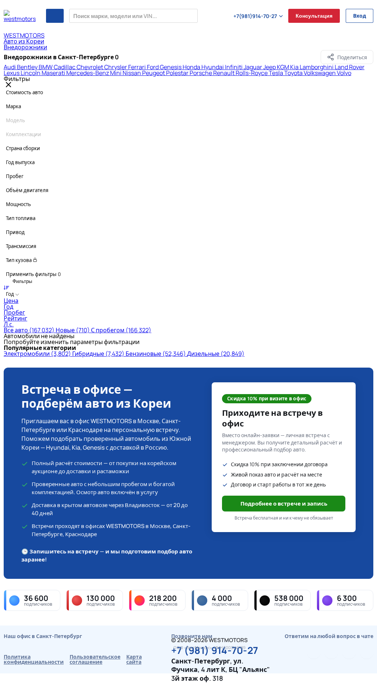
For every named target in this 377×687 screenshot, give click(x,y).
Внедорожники (25, 47)
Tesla (276, 73)
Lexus (12, 73)
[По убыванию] (6, 287)
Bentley (28, 67)
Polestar (178, 73)
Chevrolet (90, 67)
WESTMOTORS (24, 35)
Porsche (201, 73)
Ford (153, 67)
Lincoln (31, 73)
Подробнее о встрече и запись (283, 503)
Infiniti (234, 67)
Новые (73, 330)
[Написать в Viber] (331, 652)
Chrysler (116, 67)
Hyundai (213, 67)
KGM (283, 67)
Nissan (132, 73)
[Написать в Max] (366, 652)
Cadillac (65, 67)
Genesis (171, 67)
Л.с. (9, 324)
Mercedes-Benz (88, 73)
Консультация (314, 15)
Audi (10, 67)
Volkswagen (320, 73)
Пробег (14, 312)
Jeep (270, 67)
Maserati (54, 73)
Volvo (344, 73)
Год (8, 306)
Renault (224, 73)
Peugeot (154, 73)
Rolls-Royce (252, 73)
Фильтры (21, 281)
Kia (295, 67)
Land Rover (349, 67)
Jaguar (253, 67)
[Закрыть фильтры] (8, 85)
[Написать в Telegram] (313, 652)
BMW (46, 67)
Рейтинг (15, 318)
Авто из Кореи (24, 41)
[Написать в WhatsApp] (349, 652)
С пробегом (121, 330)
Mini (116, 73)
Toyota (294, 73)
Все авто (29, 330)
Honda (192, 67)
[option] (188, 301)
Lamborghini (317, 67)
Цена (11, 301)
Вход (359, 15)
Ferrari (137, 67)
